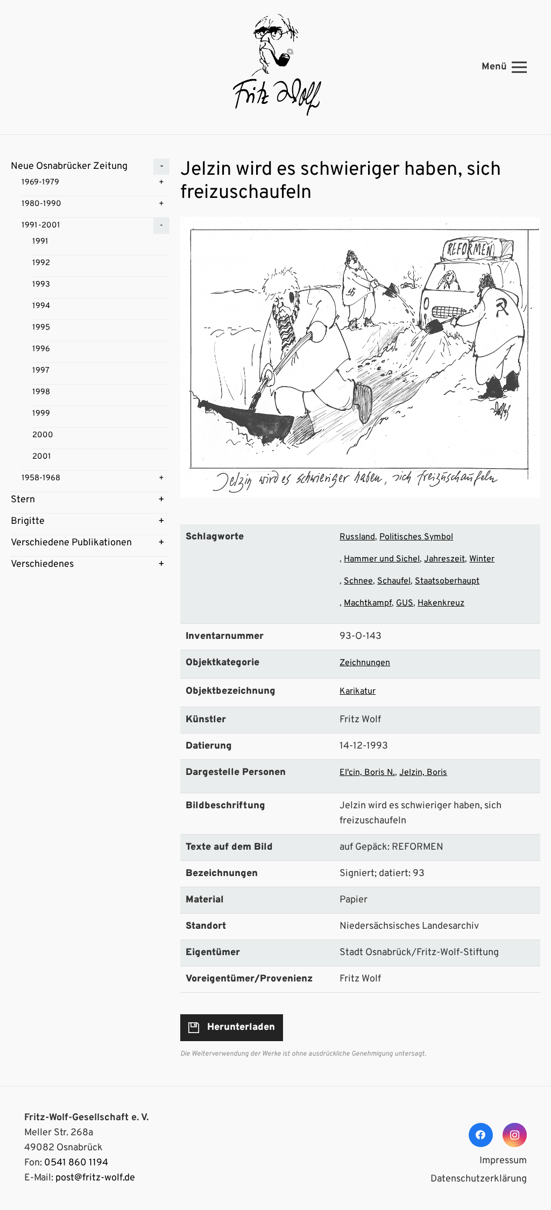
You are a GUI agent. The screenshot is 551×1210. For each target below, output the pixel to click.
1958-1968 (41, 478)
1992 (41, 263)
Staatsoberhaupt (447, 581)
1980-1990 (41, 204)
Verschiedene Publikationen (71, 543)
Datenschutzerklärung (478, 1179)
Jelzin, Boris (423, 772)
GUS (404, 603)
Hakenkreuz (441, 603)
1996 (41, 349)
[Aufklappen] (161, 167)
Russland (357, 537)
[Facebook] (481, 1135)
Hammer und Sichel (382, 559)
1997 (41, 371)
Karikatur (358, 691)
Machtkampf (368, 603)
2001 (41, 457)
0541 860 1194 (76, 1163)
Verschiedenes (42, 564)
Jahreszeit (444, 559)
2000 (42, 435)
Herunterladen (241, 1027)
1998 (41, 392)
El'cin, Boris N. (367, 772)
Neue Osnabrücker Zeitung (69, 166)
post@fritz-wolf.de (95, 1178)
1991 (40, 242)
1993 (41, 285)
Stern (23, 500)
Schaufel (394, 581)
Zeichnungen (365, 663)
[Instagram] (515, 1135)
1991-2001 (41, 225)
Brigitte (28, 521)
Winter (482, 559)
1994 (41, 306)
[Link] (275, 67)
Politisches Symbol (416, 537)
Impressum (503, 1161)
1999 (41, 414)
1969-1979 (40, 182)
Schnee (358, 581)
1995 (41, 328)
